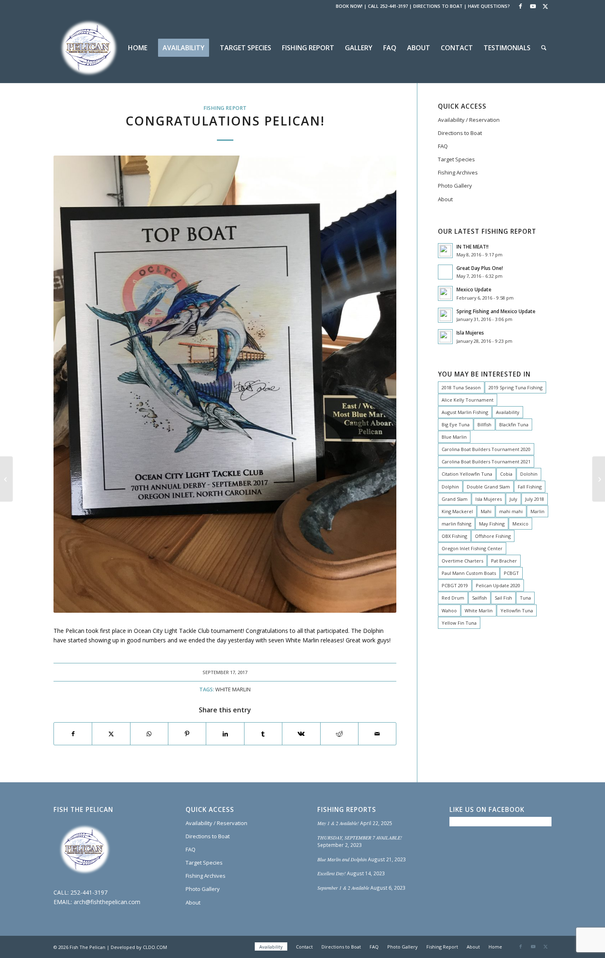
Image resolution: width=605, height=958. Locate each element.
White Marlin (233, 689)
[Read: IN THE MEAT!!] (445, 250)
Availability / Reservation (469, 119)
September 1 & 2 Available (343, 887)
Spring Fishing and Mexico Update (495, 311)
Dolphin (450, 487)
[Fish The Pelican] (88, 48)
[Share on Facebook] (73, 734)
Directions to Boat (460, 133)
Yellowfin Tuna (516, 610)
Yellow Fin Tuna (459, 623)
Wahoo (449, 610)
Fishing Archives (458, 172)
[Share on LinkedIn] (225, 734)
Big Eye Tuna (456, 424)
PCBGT (511, 573)
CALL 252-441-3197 (388, 6)
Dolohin (529, 474)
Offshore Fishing (493, 536)
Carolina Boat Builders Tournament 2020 (486, 449)
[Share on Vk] (301, 734)
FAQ (443, 146)
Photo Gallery (455, 185)
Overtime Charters (462, 561)
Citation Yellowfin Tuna (467, 474)
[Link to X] (545, 6)
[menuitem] (138, 48)
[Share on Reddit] (339, 734)
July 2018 (534, 499)
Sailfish (479, 598)
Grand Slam (455, 499)
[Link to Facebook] (520, 6)
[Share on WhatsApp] (149, 734)
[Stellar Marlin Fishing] (6, 479)
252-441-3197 (88, 892)
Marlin (537, 511)
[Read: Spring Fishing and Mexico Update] (445, 315)
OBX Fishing (454, 536)
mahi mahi (511, 511)
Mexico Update (473, 289)
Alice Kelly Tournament (467, 400)
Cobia (506, 474)
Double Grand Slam (488, 487)
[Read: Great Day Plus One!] (445, 272)
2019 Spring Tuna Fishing (515, 387)
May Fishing (492, 524)
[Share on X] (111, 734)
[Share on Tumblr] (263, 734)
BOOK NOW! (349, 6)
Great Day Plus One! (479, 268)
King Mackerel (457, 511)
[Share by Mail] (377, 734)
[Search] (544, 48)
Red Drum (453, 598)
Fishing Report (225, 108)
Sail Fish (503, 598)
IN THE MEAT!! (472, 246)
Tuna (525, 598)
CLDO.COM (155, 947)
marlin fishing (456, 524)
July (513, 499)
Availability (507, 412)
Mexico (520, 524)
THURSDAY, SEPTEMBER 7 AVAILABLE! (359, 837)
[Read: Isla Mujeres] (445, 336)
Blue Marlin (454, 437)
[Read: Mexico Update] (445, 293)
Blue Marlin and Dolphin (342, 859)
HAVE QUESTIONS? (489, 6)
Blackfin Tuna (513, 424)
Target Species (456, 159)
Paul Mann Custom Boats (469, 573)
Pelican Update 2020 (498, 585)
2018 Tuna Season (461, 387)
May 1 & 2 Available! (338, 823)
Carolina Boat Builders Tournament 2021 (486, 461)
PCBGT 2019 (455, 585)
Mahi (486, 511)
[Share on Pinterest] (187, 734)
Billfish (484, 424)
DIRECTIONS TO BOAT (438, 6)
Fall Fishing (530, 487)
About (445, 199)
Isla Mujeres (470, 332)
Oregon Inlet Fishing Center (472, 548)
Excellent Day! (331, 873)
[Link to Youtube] (533, 6)
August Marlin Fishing (465, 412)
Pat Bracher (504, 561)
